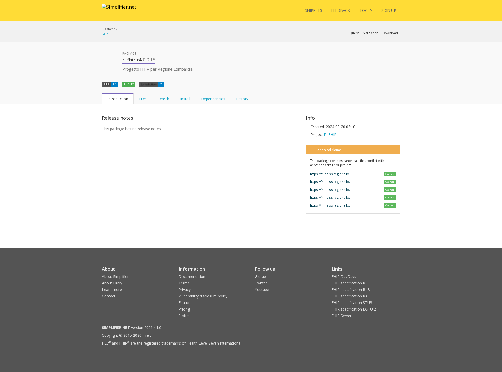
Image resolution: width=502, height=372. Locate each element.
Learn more (112, 289)
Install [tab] (185, 98)
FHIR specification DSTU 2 (354, 309)
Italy (105, 33)
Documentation (192, 276)
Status (184, 315)
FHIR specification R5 (349, 283)
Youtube (262, 289)
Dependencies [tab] (213, 98)
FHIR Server (341, 315)
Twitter (261, 283)
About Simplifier (115, 276)
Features (186, 302)
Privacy (185, 289)
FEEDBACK (340, 10)
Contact (108, 296)
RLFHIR (330, 134)
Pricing (184, 309)
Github (260, 276)
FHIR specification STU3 (352, 302)
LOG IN (366, 10)
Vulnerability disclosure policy (203, 296)
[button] (354, 33)
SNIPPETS (313, 10)
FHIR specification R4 (349, 296)
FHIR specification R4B (351, 289)
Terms (184, 283)
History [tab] (242, 98)
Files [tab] (143, 98)
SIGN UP (388, 10)
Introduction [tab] (117, 98)
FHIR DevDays (344, 276)
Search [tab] (163, 98)
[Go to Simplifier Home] (119, 10)
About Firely (112, 283)
